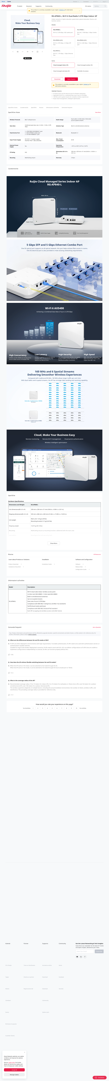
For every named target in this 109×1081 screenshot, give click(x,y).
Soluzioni (29, 6)
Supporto (38, 6)
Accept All (14, 1070)
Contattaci (86, 1)
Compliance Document (15, 567)
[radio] (32, 708)
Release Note (79, 567)
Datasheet (57, 79)
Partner (75, 1)
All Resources (97, 554)
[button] (13, 52)
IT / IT (95, 1)
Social (60, 965)
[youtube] (77, 956)
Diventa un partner (29, 977)
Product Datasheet (13, 564)
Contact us (62, 10)
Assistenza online (47, 965)
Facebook (61, 977)
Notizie (7, 988)
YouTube (61, 988)
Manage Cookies (14, 1074)
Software (78, 564)
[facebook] (84, 956)
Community (48, 6)
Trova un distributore (29, 965)
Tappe (7, 977)
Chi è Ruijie (8, 965)
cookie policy (11, 1062)
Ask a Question (97, 627)
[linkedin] (81, 956)
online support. (32, 634)
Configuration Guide (81, 569)
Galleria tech (45, 1012)
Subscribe (99, 951)
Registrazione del (28, 988)
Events (7, 1012)
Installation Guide (47, 564)
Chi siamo (88, 6)
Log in (104, 1)
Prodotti (19, 6)
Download (45, 977)
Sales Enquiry (71, 79)
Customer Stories (10, 1035)
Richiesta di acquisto (11, 1024)
